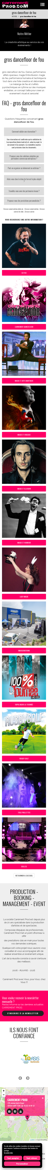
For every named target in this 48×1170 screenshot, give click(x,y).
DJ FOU (24, 272)
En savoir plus (8, 1152)
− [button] (4, 1094)
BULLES (24, 866)
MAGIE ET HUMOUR (24, 542)
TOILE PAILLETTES (24, 812)
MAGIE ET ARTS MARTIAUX (24, 380)
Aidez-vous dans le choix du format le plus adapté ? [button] (24, 180)
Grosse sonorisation (31, 208)
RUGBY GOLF (24, 758)
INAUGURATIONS (24, 650)
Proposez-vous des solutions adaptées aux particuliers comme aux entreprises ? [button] (24, 157)
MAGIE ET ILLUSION (24, 488)
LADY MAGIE (24, 596)
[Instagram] (15, 1111)
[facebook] (9, 1111)
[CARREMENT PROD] (15, 4)
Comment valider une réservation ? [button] (24, 131)
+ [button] (4, 1090)
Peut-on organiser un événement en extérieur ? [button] (24, 168)
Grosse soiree (29, 211)
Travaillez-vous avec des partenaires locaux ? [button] (24, 191)
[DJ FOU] (24, 23)
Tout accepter (13, 1158)
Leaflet (32, 1140)
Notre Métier (24, 33)
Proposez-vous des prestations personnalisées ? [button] (24, 200)
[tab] (24, 132)
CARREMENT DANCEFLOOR (24, 326)
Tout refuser (31, 1158)
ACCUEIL (14, 16)
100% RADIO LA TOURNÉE (24, 704)
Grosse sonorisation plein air (13, 208)
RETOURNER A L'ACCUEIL (24, 875)
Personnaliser (22, 1163)
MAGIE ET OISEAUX (24, 434)
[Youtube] (20, 1111)
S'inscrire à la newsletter (22, 1013)
